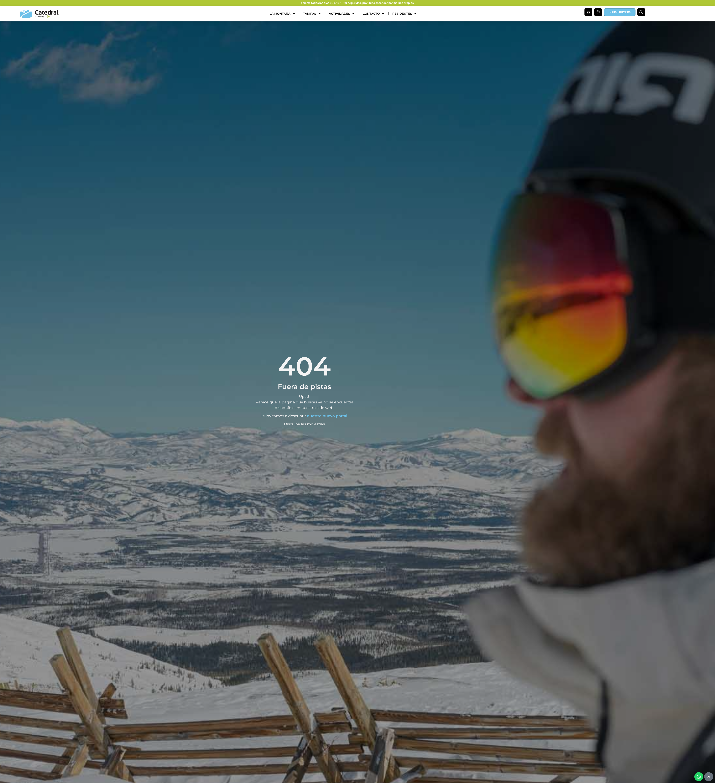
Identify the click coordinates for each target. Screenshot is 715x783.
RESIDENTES (402, 13)
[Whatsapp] (698, 776)
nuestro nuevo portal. (327, 416)
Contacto (371, 13)
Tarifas (309, 13)
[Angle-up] (708, 776)
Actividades (339, 13)
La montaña (279, 13)
